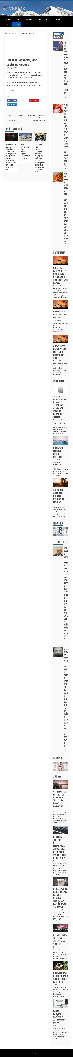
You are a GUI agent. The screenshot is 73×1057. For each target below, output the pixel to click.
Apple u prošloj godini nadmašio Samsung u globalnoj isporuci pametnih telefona (60, 407)
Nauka (48, 19)
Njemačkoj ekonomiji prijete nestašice (58, 452)
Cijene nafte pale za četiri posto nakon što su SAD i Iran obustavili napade (60, 275)
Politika (17, 19)
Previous (55, 531)
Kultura (57, 19)
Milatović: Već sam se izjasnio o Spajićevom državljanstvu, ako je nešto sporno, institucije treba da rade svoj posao (11, 154)
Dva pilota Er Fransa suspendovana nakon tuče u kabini (14, 117)
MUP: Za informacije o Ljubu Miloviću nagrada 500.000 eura (26, 150)
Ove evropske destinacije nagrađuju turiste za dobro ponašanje (59, 799)
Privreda (58, 381)
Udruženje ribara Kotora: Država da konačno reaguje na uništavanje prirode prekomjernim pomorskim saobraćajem (40, 155)
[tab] (58, 33)
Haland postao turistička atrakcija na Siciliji (60, 940)
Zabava (57, 776)
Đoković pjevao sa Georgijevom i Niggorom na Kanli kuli (60, 977)
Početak (7, 19)
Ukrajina (17, 25)
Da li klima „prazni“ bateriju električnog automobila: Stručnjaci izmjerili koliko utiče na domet (60, 847)
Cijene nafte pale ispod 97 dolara (59, 314)
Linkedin (12, 105)
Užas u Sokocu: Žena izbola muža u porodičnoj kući (62, 528)
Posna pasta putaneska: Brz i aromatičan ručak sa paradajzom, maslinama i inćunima (66, 206)
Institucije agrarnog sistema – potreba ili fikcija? (58, 495)
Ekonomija (28, 19)
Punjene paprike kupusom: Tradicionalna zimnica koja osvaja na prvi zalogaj (66, 133)
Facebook (12, 100)
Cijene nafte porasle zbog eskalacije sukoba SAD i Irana (59, 352)
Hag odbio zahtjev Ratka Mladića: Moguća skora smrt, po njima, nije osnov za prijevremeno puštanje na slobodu (66, 592)
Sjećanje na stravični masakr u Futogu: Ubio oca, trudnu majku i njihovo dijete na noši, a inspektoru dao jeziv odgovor (66, 696)
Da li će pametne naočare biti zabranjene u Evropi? (59, 1016)
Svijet (39, 19)
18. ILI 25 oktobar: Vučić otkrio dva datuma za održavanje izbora (66, 67)
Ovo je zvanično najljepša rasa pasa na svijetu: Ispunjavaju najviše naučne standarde (60, 897)
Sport (7, 25)
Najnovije (58, 37)
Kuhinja (58, 758)
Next (66, 531)
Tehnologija (60, 542)
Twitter (23, 100)
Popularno (58, 34)
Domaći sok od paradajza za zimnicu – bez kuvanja (62, 763)
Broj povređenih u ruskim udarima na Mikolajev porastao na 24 (36, 117)
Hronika (58, 523)
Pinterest (34, 100)
